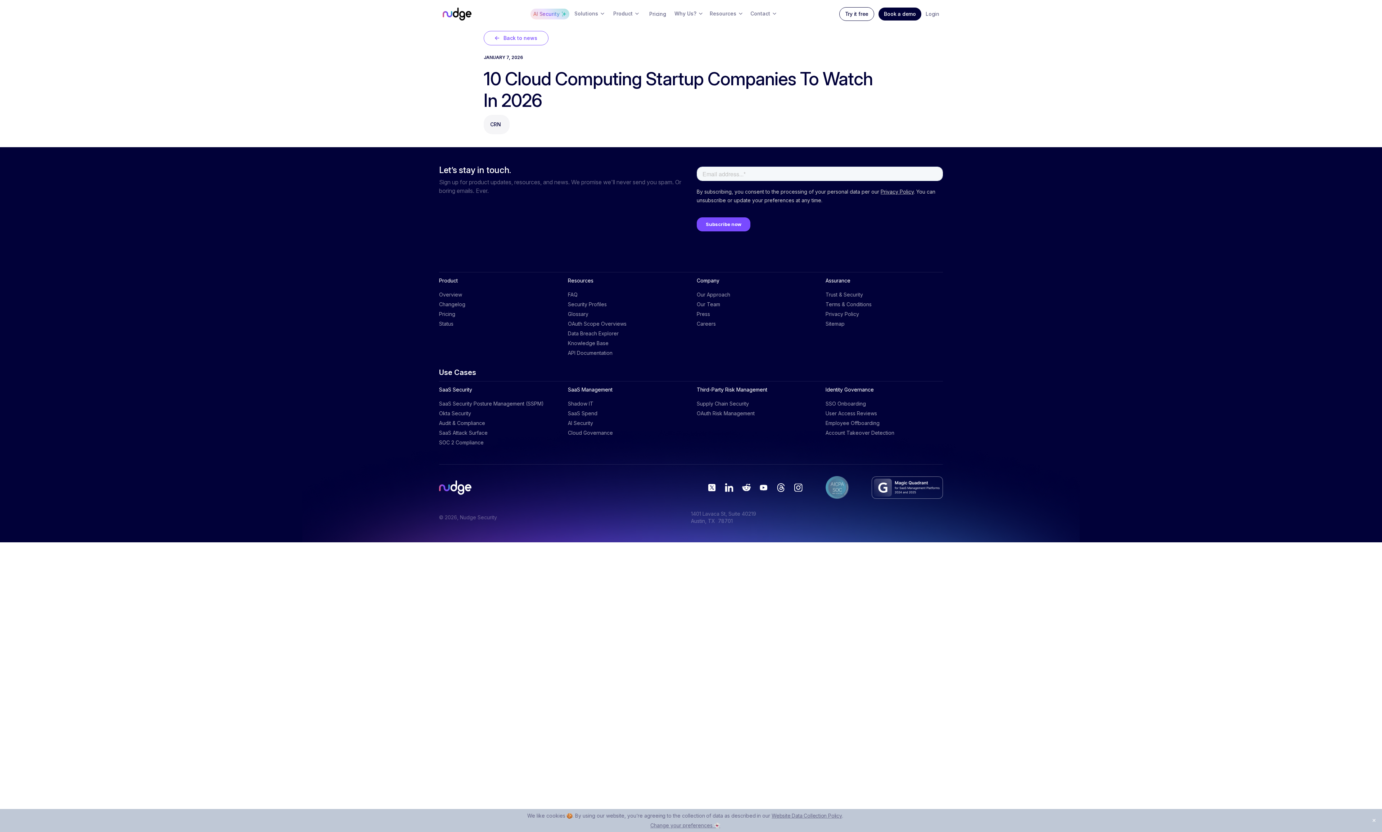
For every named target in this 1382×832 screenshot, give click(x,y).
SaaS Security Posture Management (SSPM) (491, 404)
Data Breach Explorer (593, 333)
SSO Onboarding (846, 404)
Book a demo (900, 14)
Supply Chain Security (723, 404)
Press (703, 314)
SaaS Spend (582, 413)
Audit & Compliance (462, 423)
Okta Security (455, 413)
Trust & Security (844, 294)
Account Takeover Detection (860, 433)
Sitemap (835, 324)
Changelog (452, 304)
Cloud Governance (590, 433)
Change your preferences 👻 (685, 825)
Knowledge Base (588, 343)
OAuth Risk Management (726, 413)
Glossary (578, 314)
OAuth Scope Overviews (597, 324)
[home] (457, 14)
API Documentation (590, 353)
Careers (706, 324)
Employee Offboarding (853, 423)
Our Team (708, 304)
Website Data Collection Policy (807, 816)
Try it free (857, 14)
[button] (590, 14)
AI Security (580, 423)
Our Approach (713, 294)
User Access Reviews (851, 413)
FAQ (573, 294)
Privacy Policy (842, 314)
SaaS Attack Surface (463, 433)
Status (446, 324)
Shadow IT (580, 404)
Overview (450, 294)
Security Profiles (587, 304)
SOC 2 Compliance (461, 442)
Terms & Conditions (849, 304)
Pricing (447, 314)
